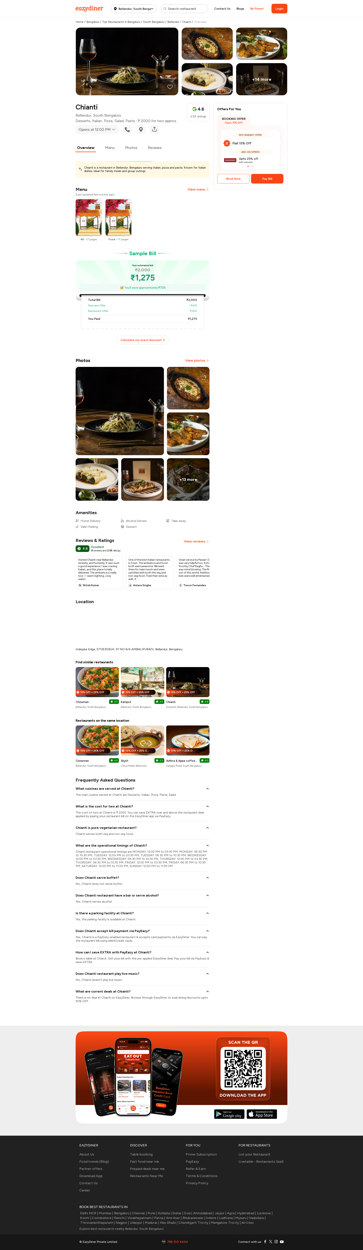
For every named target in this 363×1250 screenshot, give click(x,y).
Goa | (188, 1213)
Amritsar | (174, 1218)
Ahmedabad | (203, 1213)
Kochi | (85, 1218)
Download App (90, 1176)
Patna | (159, 1218)
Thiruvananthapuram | (97, 1223)
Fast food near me (144, 1161)
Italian (97, 121)
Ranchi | (120, 1218)
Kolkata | (165, 1213)
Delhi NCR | (89, 1213)
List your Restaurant (254, 1154)
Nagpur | (122, 1223)
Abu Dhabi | (169, 1223)
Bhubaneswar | (194, 1218)
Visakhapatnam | (140, 1218)
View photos (195, 360)
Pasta (130, 121)
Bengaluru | (122, 1213)
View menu (196, 189)
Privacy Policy (197, 1183)
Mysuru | (241, 1218)
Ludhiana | (227, 1218)
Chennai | (139, 1213)
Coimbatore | (102, 1218)
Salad (119, 121)
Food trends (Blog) (94, 1161)
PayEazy (192, 1161)
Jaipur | (220, 1213)
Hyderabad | (246, 1213)
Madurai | (152, 1223)
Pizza (108, 121)
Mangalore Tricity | (226, 1223)
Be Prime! (257, 8)
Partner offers (90, 1169)
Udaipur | (137, 1223)
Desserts (83, 121)
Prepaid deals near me (147, 1169)
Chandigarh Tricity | (194, 1223)
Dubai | (177, 1213)
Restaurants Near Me (146, 1176)
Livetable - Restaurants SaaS (261, 1161)
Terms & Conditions (201, 1176)
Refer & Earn (196, 1169)
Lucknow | (265, 1213)
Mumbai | (106, 1213)
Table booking (141, 1154)
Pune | (152, 1213)
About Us (86, 1154)
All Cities (247, 1222)
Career (84, 1190)
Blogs (240, 8)
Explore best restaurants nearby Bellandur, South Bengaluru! (121, 1229)
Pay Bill (267, 179)
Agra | (231, 1213)
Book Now (233, 179)
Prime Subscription (201, 1154)
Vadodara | (257, 1218)
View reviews (194, 541)
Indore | (212, 1218)
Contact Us (222, 8)
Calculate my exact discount (141, 340)
